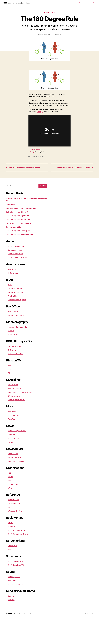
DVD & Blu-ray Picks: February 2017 (19, 223)
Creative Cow (13, 596)
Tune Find (11, 419)
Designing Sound (14, 577)
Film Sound (12, 580)
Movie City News (14, 438)
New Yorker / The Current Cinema (20, 392)
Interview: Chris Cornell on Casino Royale (21, 208)
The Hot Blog (12, 296)
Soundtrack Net (13, 415)
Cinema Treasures (14, 503)
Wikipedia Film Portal (15, 511)
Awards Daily (12, 269)
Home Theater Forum (15, 354)
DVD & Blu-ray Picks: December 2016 (19, 234)
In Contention (13, 273)
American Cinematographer (18, 327)
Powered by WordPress (26, 614)
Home (81, 3)
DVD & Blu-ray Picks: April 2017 (17, 216)
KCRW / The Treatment (16, 246)
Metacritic (11, 526)
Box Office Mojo (13, 311)
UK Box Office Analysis (16, 315)
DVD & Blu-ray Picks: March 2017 (18, 220)
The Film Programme (15, 254)
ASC (9, 473)
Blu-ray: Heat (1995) (13, 227)
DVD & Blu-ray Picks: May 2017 (17, 212)
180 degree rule (35, 156)
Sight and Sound (14, 396)
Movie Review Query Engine (18, 534)
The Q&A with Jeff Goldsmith (18, 257)
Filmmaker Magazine (15, 388)
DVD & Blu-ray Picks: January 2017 (18, 231)
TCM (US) (11, 373)
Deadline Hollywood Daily (17, 431)
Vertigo (40, 112)
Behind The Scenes (49, 12)
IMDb (10, 507)
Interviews (93, 3)
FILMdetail (7, 3)
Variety (10, 442)
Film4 (10, 365)
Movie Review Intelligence (17, 530)
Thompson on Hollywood (17, 300)
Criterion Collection (15, 346)
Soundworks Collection (16, 584)
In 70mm (11, 331)
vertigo (42, 156)
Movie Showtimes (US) (16, 565)
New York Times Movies (16, 461)
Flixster (10, 523)
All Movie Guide (13, 500)
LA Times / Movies (14, 457)
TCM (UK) (11, 369)
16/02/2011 (58, 34)
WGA (10, 488)
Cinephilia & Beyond (15, 288)
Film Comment (13, 385)
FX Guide (11, 600)
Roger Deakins (13, 334)
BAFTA (10, 477)
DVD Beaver (12, 350)
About (86, 3)
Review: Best (10, 205)
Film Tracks (12, 411)
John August (12, 546)
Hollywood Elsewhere (15, 292)
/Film (10, 285)
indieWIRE (11, 434)
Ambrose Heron (46, 34)
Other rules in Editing (37, 149)
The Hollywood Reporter (16, 400)
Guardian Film (13, 454)
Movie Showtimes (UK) (16, 561)
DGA (9, 480)
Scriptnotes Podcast (15, 250)
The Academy (13, 484)
